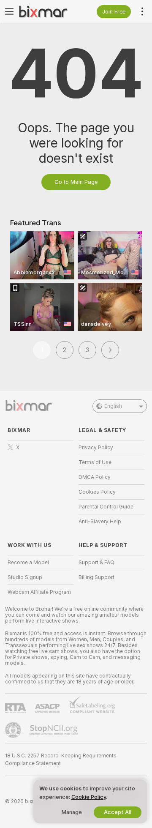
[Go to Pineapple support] (14, 730)
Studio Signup (25, 577)
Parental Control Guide (106, 507)
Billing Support (96, 577)
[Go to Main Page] (47, 11)
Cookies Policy (97, 492)
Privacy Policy (96, 448)
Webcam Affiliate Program (39, 592)
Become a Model (28, 563)
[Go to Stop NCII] (54, 730)
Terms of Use (95, 462)
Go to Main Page (76, 182)
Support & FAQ (96, 563)
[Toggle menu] (9, 11)
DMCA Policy (95, 477)
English (113, 406)
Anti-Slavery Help (100, 522)
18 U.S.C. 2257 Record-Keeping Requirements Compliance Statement (61, 759)
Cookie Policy (88, 797)
